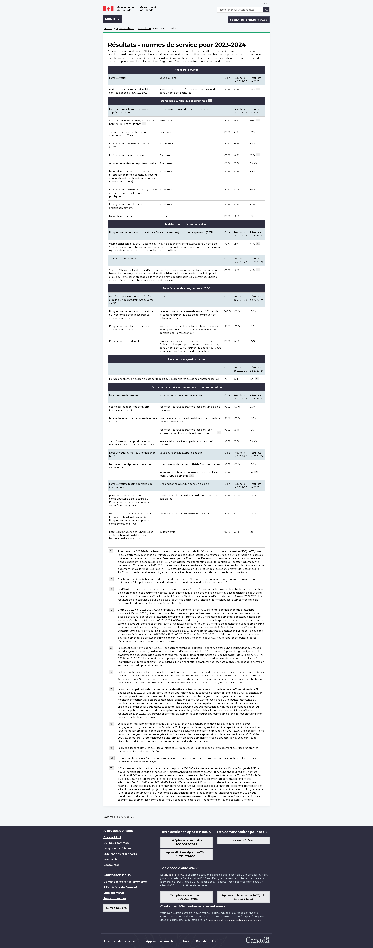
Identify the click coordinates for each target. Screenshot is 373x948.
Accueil (108, 28)
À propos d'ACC (125, 28)
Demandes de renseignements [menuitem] (125, 881)
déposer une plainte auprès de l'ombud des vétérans (234, 920)
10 (192, 475)
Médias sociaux (128, 941)
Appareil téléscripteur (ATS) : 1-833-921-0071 (186, 854)
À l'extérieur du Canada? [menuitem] (120, 887)
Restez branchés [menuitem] (114, 898)
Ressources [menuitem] (111, 865)
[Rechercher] (266, 10)
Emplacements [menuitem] (113, 892)
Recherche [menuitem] (110, 859)
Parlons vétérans (243, 840)
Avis (186, 941)
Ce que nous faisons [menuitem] (117, 848)
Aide (106, 941)
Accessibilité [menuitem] (112, 837)
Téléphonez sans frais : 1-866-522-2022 (186, 842)
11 (257, 472)
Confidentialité (206, 941)
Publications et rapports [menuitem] (120, 854)
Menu (113, 19)
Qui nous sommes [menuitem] (116, 843)
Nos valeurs (144, 28)
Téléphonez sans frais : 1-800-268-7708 (186, 897)
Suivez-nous (117, 909)
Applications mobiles (160, 941)
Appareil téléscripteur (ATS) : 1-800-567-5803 (243, 897)
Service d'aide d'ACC (174, 875)
